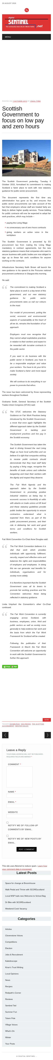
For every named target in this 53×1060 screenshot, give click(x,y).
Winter (8, 1037)
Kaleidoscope (11, 961)
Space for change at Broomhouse (20, 883)
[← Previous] (5, 735)
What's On (10, 1031)
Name (12, 792)
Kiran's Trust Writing (14, 967)
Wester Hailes (21, 726)
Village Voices (11, 1025)
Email (12, 802)
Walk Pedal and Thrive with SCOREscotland (24, 889)
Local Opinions (12, 974)
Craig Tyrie (35, 101)
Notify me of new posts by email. (24, 841)
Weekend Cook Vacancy (16, 909)
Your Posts (10, 1044)
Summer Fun (11, 1012)
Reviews (9, 999)
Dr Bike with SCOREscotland (18, 902)
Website (13, 812)
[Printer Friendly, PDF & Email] (10, 667)
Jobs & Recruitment (14, 954)
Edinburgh (15, 724)
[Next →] (48, 735)
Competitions (11, 942)
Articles (8, 929)
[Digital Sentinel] (26, 28)
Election (8, 948)
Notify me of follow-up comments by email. (23, 827)
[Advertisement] (26, 67)
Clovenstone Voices (14, 935)
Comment (14, 764)
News (46, 720)
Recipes (8, 986)
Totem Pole (10, 1018)
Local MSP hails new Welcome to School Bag (25, 896)
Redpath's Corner (13, 993)
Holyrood (26, 724)
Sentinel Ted (10, 1005)
